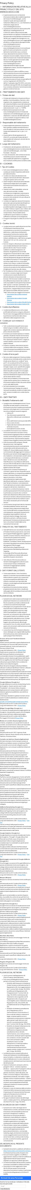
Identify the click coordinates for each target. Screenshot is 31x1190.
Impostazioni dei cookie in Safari (16, 304)
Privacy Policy (22, 650)
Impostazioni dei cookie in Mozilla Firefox (19, 302)
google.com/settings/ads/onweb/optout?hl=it (14, 701)
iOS (28, 304)
